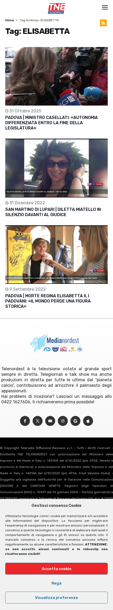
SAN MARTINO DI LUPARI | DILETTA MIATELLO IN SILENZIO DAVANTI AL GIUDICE (53, 212)
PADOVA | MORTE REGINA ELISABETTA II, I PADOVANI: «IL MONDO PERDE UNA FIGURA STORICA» (48, 301)
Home (9, 20)
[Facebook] (25, 421)
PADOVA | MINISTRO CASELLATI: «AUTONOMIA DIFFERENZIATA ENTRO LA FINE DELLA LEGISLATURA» (51, 123)
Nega (56, 583)
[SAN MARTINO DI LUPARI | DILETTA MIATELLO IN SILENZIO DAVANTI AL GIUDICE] (56, 168)
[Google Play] (75, 421)
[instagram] (63, 421)
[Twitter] (38, 421)
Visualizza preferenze (56, 597)
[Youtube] (50, 421)
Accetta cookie (56, 568)
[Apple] (88, 421)
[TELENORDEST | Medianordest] (56, 3)
